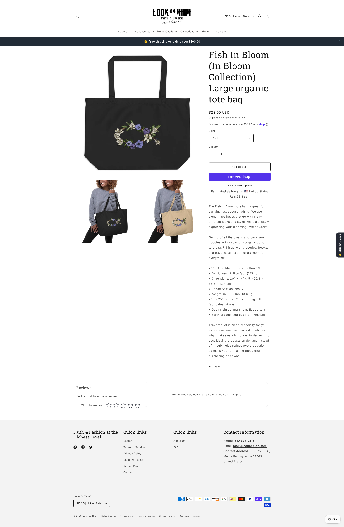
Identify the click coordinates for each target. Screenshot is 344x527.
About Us (179, 440)
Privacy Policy (132, 453)
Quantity (213, 146)
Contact (128, 472)
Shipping (214, 117)
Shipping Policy (133, 459)
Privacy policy (127, 516)
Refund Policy (132, 466)
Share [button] (216, 366)
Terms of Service (134, 447)
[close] (340, 41)
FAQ (176, 447)
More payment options (239, 185)
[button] (77, 16)
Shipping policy (167, 516)
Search (127, 440)
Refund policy (108, 516)
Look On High (90, 516)
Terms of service (147, 516)
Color (212, 130)
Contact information (190, 516)
